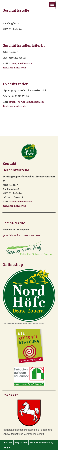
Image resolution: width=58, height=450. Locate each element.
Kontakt (8, 442)
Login (7, 447)
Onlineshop (12, 264)
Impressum (21, 442)
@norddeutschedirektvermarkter (21, 235)
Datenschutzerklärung (41, 442)
